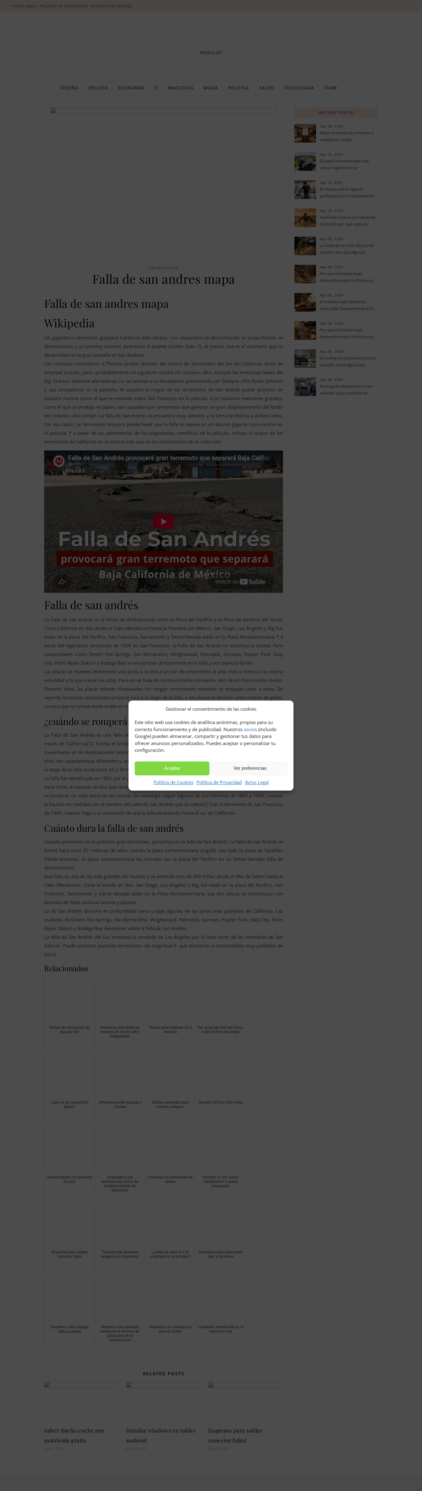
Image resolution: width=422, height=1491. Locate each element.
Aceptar (172, 768)
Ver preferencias (250, 768)
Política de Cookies (173, 782)
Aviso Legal (257, 782)
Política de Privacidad (219, 782)
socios (250, 729)
